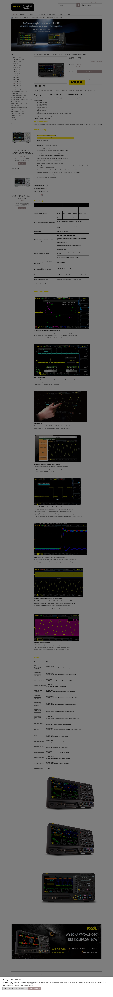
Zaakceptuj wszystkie (34, 988)
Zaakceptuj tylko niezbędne (10, 988)
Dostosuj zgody (23, 988)
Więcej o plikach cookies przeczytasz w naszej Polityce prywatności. (17, 985)
